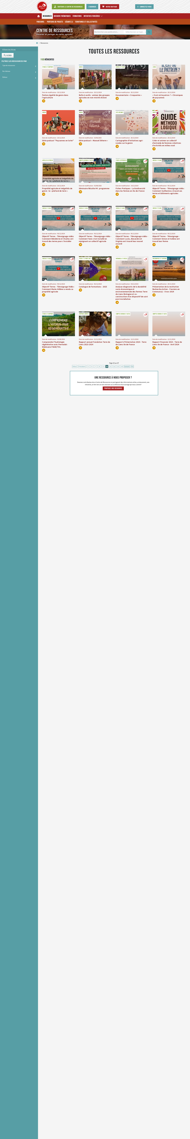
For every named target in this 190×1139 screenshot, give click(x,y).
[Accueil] (38, 16)
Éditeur (4, 77)
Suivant (126, 366)
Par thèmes (6, 71)
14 (122, 366)
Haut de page (186, 1133)
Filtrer (9, 55)
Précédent (82, 366)
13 (118, 366)
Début (75, 366)
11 (110, 366)
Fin (132, 366)
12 (114, 366)
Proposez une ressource (113, 388)
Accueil (37, 43)
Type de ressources (8, 65)
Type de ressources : (129, 28)
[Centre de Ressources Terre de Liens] (42, 6)
